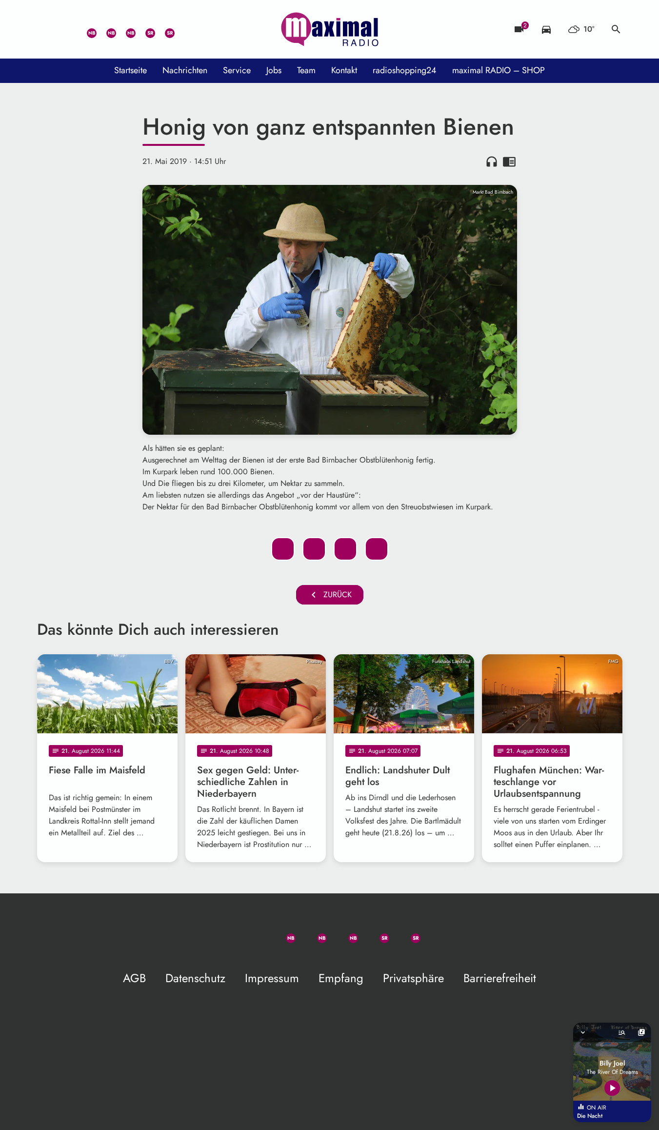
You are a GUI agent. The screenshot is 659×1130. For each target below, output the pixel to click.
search (616, 29)
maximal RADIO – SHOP (498, 70)
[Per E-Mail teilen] (376, 549)
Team (306, 70)
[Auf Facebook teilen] (283, 549)
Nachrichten (184, 70)
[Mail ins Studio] (47, 29)
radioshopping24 (405, 70)
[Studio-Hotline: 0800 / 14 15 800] (66, 29)
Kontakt (344, 70)
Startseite (130, 70)
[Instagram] (125, 29)
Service (237, 70)
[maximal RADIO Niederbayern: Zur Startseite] (330, 29)
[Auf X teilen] (314, 549)
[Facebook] (105, 29)
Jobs (273, 70)
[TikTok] (183, 29)
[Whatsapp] (86, 29)
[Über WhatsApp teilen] (345, 549)
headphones (492, 161)
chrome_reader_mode (509, 161)
